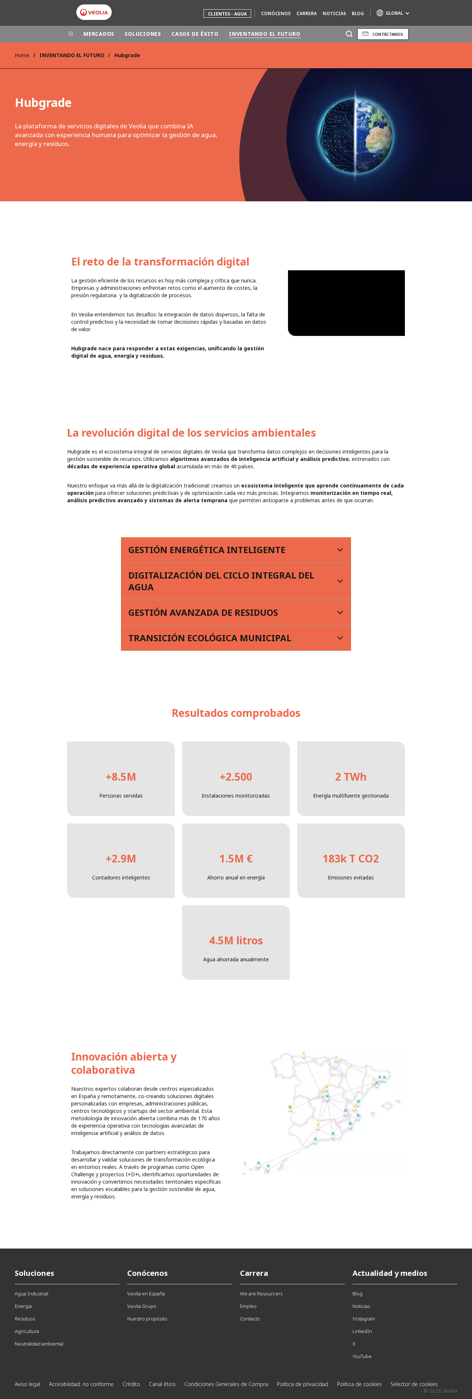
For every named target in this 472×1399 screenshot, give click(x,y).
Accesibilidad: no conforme (81, 1384)
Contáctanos (387, 34)
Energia (23, 1306)
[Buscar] (349, 34)
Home (22, 55)
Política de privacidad (302, 1384)
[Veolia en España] (94, 12)
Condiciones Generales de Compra (226, 1384)
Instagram (364, 1318)
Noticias (334, 13)
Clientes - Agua (227, 14)
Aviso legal (27, 1384)
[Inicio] (70, 33)
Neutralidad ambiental (39, 1343)
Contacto (250, 1318)
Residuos (25, 1318)
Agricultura (27, 1331)
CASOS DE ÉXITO (195, 33)
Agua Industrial (31, 1293)
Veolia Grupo (141, 1306)
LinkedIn (362, 1331)
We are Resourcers (261, 1293)
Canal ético (162, 1384)
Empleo (248, 1306)
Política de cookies (359, 1384)
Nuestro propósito (147, 1318)
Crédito (131, 1384)
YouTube (362, 1356)
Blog (358, 13)
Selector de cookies (414, 1384)
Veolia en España (146, 1293)
